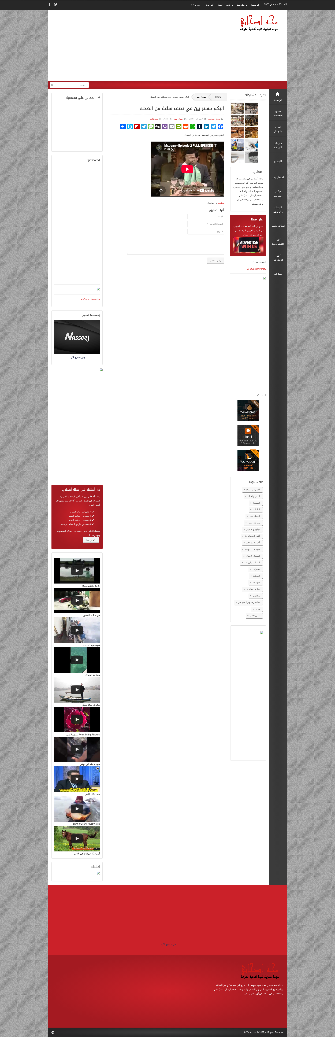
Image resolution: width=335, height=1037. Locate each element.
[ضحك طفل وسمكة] (77, 571)
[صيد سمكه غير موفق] (77, 749)
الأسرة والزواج (253, 489)
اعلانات (256, 509)
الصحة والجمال (253, 555)
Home (218, 96)
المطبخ (256, 575)
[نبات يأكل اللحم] (77, 779)
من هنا (89, 540)
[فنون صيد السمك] (77, 630)
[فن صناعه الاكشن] (77, 600)
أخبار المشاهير (253, 542)
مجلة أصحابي (214, 118)
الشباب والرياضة (252, 562)
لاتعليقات (154, 118)
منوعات (256, 582)
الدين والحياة (254, 496)
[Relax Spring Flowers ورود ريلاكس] (77, 719)
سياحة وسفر (254, 522)
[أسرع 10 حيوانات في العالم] (77, 838)
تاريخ (257, 608)
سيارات (256, 569)
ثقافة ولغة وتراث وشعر (249, 602)
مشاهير (256, 595)
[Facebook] (49, 4)
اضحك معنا (201, 96)
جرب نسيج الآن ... (167, 944)
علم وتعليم (255, 615)
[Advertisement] (117, 47)
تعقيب (221, 202)
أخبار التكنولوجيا (252, 535)
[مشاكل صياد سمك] (77, 690)
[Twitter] (55, 4)
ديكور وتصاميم (253, 529)
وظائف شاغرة (253, 589)
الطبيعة (256, 502)
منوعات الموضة (252, 549)
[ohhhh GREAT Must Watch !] (77, 809)
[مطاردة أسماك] (77, 660)
